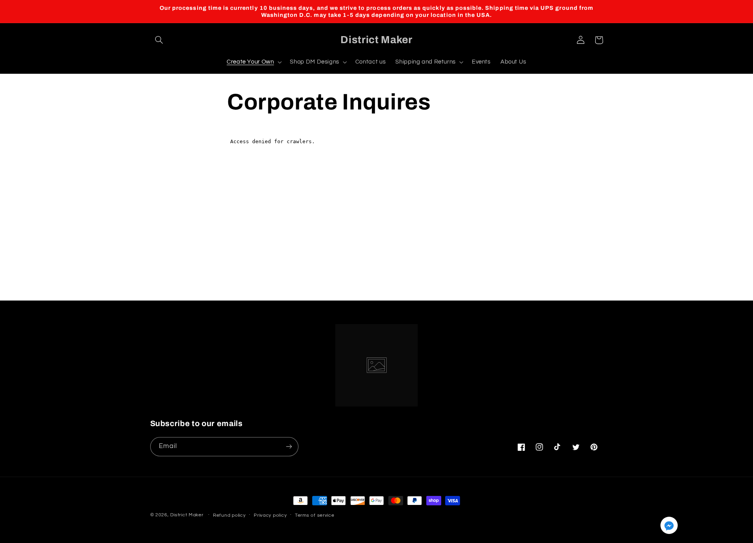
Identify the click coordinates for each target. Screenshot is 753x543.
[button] (159, 40)
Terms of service (315, 515)
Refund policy (229, 515)
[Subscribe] (441, 290)
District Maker (186, 515)
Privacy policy (270, 515)
